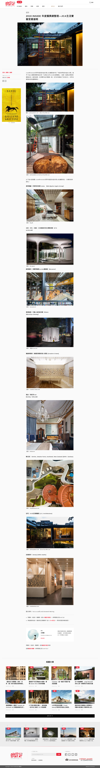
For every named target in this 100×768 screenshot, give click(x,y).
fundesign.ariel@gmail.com (46, 635)
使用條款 (40, 760)
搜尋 (92, 2)
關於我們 (60, 6)
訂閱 (20, 2)
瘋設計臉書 (31, 648)
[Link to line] (69, 754)
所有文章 (42, 638)
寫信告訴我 (33, 760)
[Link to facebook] (66, 754)
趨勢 (26, 6)
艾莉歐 (8, 77)
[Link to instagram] (76, 754)
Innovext (93, 766)
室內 (4, 72)
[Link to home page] (17, 756)
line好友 (52, 620)
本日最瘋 (19, 6)
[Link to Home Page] (10, 4)
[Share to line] (5, 81)
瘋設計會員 (48, 617)
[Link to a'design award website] (85, 759)
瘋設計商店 (45, 645)
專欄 (32, 6)
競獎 (43, 6)
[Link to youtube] (72, 754)
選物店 (53, 6)
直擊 (37, 6)
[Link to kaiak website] (71, 759)
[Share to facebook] (3, 81)
